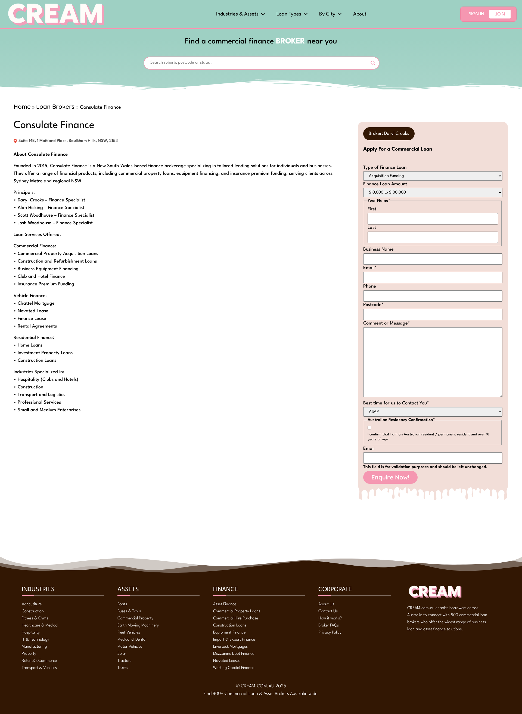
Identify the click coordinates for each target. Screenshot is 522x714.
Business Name (378, 249)
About (359, 14)
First (372, 209)
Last (372, 227)
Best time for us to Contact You (396, 403)
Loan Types (288, 14)
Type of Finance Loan (384, 167)
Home (22, 106)
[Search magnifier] (373, 63)
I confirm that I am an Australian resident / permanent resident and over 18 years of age (428, 437)
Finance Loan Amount (385, 184)
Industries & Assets (237, 14)
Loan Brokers (55, 106)
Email (370, 268)
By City (327, 14)
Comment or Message (386, 323)
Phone (369, 286)
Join (500, 14)
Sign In (476, 14)
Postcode (373, 305)
